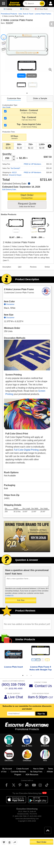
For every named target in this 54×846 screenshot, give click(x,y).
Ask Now (20, 600)
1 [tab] (27, 93)
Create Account (22, 769)
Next (49, 146)
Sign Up (41, 713)
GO (42, 3)
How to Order (38, 769)
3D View (25, 9)
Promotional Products (9, 14)
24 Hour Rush (42, 9)
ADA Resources (32, 775)
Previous (6, 225)
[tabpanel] (21, 84)
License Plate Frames (43, 14)
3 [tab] (31, 675)
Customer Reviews (18, 772)
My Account (7, 769)
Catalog (9, 9)
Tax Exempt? (15, 168)
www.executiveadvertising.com (27, 819)
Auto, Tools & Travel (25, 14)
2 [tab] (27, 675)
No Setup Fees (36, 772)
